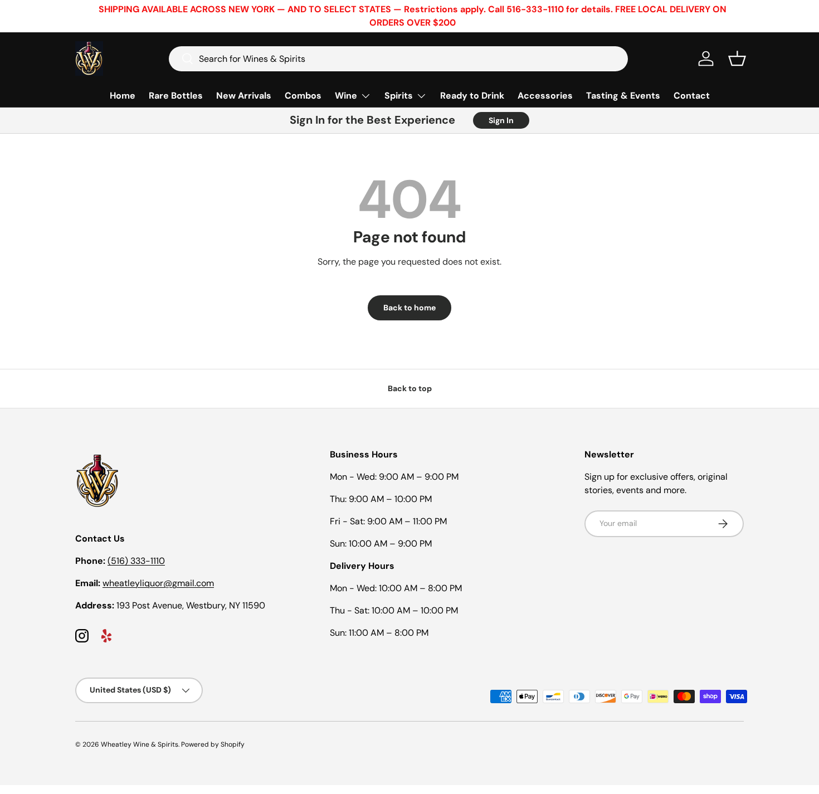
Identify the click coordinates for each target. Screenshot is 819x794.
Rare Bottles (176, 95)
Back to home (409, 308)
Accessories (545, 95)
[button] (737, 58)
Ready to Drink (472, 95)
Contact (692, 95)
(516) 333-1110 (136, 561)
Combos (303, 95)
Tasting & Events (623, 95)
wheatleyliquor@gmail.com (158, 583)
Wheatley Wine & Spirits (139, 744)
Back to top (410, 388)
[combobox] (398, 58)
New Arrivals (243, 95)
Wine (346, 95)
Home (122, 95)
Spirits (398, 95)
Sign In (501, 120)
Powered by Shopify (213, 744)
